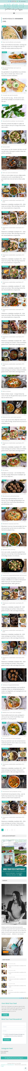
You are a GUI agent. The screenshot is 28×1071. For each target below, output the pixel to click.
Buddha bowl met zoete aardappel (11, 712)
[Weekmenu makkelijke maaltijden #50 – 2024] (14, 647)
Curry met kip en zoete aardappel (11, 738)
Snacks (4, 52)
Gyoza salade (6, 147)
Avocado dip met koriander (10, 95)
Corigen (2, 1066)
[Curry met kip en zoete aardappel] (14, 728)
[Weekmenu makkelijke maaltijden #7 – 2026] (14, 272)
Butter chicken (6, 391)
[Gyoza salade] (14, 137)
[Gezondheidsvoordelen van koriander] (14, 111)
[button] (14, 13)
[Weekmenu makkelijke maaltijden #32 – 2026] (4, 985)
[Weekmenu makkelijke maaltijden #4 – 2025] (14, 620)
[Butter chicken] (14, 381)
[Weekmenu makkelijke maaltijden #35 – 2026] (4, 965)
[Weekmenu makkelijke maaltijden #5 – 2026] (14, 299)
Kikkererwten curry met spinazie (11, 417)
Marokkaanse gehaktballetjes (10, 496)
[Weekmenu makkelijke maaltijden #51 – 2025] (14, 327)
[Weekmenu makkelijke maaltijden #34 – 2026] (4, 972)
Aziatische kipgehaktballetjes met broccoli (14, 575)
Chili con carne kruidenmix (10, 172)
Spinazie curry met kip (8, 549)
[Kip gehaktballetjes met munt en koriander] (14, 58)
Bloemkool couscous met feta (10, 523)
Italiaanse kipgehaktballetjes (10, 685)
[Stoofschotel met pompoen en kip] (14, 781)
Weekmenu (5, 184)
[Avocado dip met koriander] (14, 85)
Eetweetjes (5, 105)
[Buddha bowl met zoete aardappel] (14, 702)
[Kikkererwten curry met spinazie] (14, 407)
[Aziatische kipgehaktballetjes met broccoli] (14, 565)
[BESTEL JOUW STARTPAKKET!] (14, 858)
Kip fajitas (5, 470)
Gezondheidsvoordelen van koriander (13, 121)
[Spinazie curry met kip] (14, 539)
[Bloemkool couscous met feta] (14, 513)
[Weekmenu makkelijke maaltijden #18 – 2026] (14, 190)
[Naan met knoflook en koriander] (14, 32)
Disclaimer (3, 1064)
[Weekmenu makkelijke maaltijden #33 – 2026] (4, 978)
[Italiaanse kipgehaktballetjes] (14, 675)
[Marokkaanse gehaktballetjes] (14, 486)
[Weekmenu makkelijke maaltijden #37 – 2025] (14, 433)
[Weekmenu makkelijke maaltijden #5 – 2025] (14, 593)
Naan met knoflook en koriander (11, 42)
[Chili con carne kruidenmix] (14, 162)
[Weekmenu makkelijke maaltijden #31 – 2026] (4, 992)
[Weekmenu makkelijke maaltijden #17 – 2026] (14, 217)
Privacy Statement (10, 1064)
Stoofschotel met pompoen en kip (11, 791)
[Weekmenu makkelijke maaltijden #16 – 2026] (14, 245)
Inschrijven (7, 1039)
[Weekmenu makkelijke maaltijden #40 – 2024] (14, 807)
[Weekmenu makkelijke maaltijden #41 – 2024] (14, 754)
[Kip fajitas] (14, 460)
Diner (4, 26)
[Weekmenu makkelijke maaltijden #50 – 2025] (14, 354)
